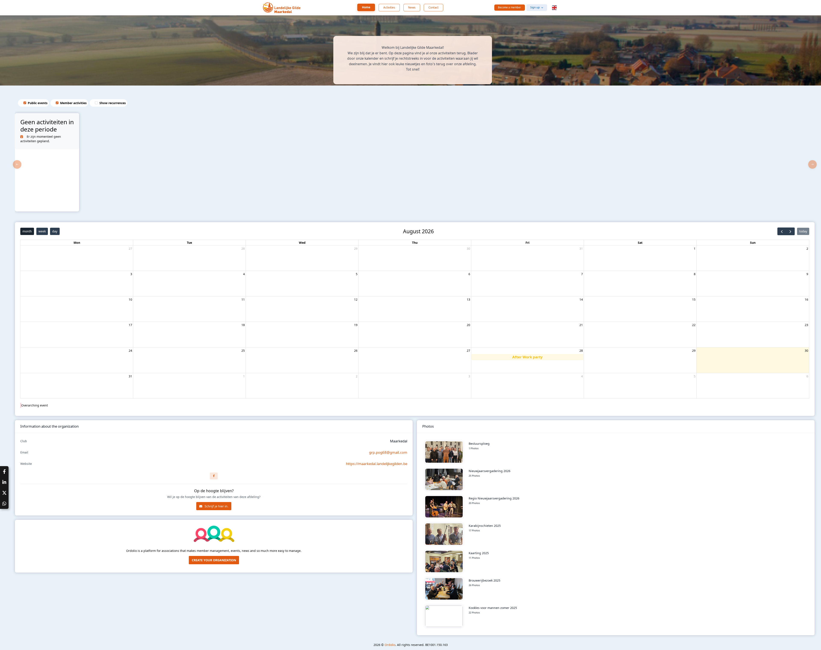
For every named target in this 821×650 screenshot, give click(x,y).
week (42, 231)
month (27, 231)
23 (806, 325)
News (411, 7)
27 (130, 249)
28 (243, 249)
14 (581, 299)
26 (355, 351)
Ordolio (390, 645)
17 (130, 325)
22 (693, 325)
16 (806, 299)
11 (243, 299)
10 (130, 299)
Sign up (535, 7)
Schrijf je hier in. (216, 506)
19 (355, 325)
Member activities (73, 103)
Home (366, 7)
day (54, 231)
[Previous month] (781, 231)
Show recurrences (112, 103)
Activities (389, 7)
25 (243, 351)
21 (581, 325)
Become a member (509, 7)
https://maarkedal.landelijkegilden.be (376, 463)
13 (468, 299)
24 (130, 351)
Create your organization (214, 560)
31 (581, 249)
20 (468, 325)
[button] (554, 7)
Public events (37, 103)
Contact (433, 7)
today (803, 231)
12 (355, 299)
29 (355, 249)
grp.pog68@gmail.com (388, 452)
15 (693, 299)
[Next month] (790, 231)
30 (468, 249)
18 (243, 325)
